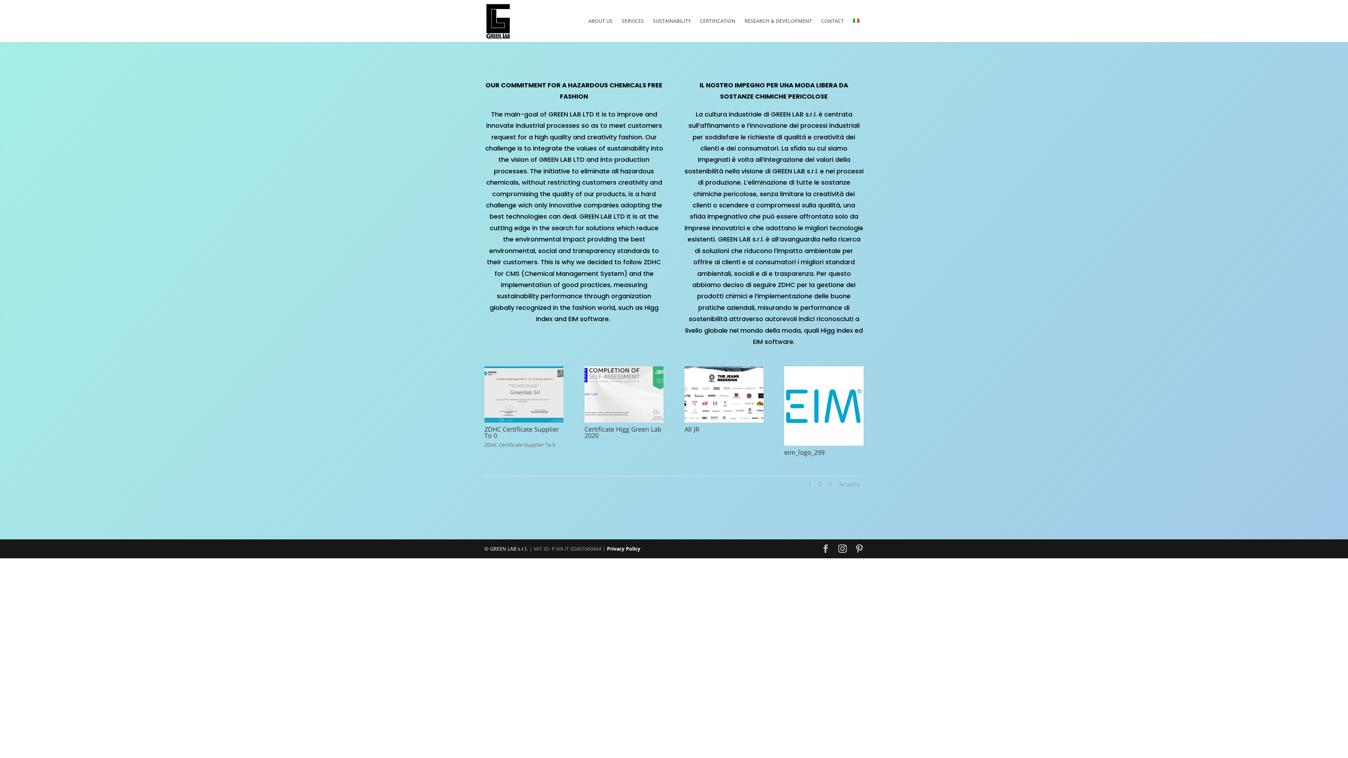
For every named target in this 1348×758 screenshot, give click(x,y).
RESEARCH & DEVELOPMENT (778, 21)
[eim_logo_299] (823, 443)
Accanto (849, 484)
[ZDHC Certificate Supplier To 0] (523, 420)
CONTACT (832, 21)
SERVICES (633, 21)
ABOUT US (600, 21)
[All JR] (724, 420)
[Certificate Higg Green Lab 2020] (623, 420)
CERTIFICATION (717, 21)
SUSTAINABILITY (672, 21)
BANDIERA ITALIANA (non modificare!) (858, 30)
